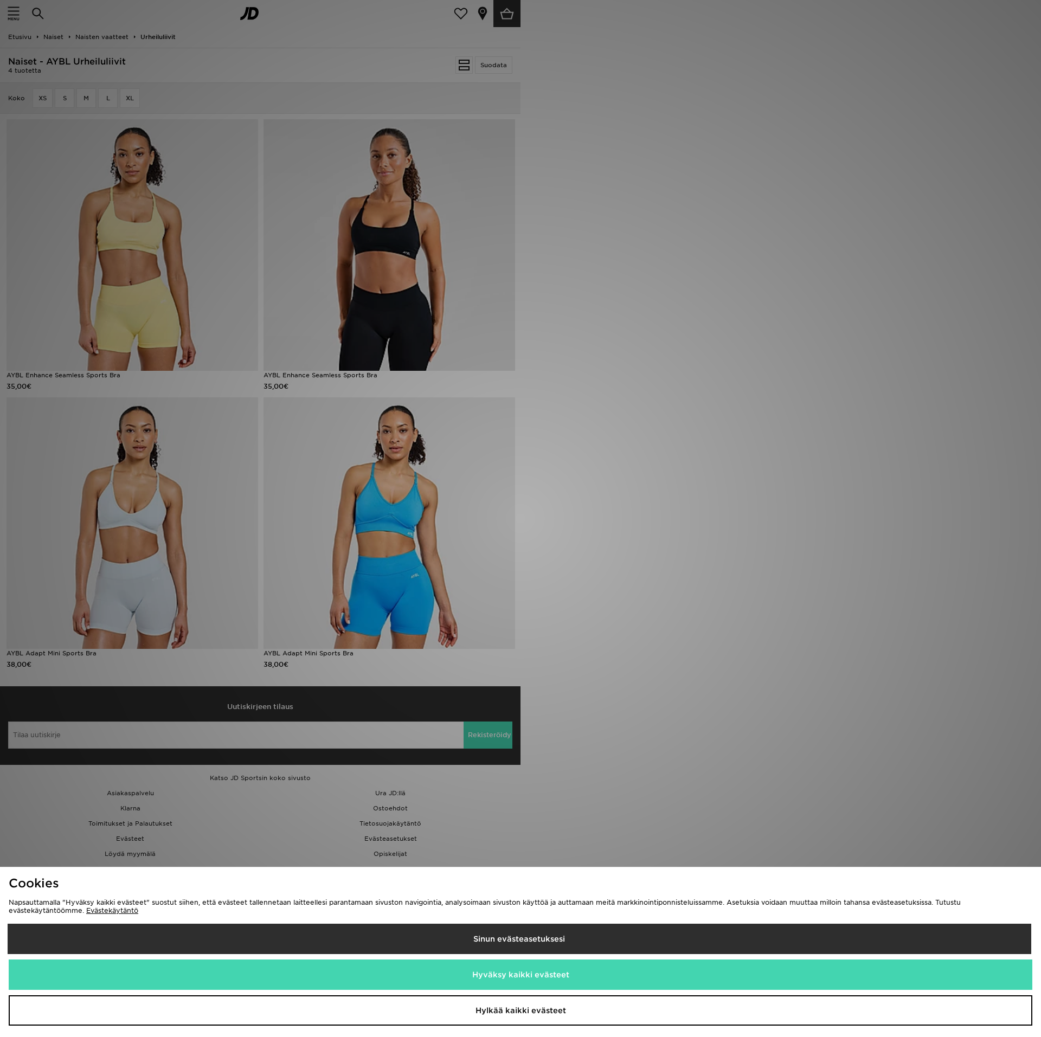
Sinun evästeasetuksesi (519, 939)
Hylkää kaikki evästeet (520, 1010)
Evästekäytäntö (112, 910)
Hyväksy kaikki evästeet (520, 974)
